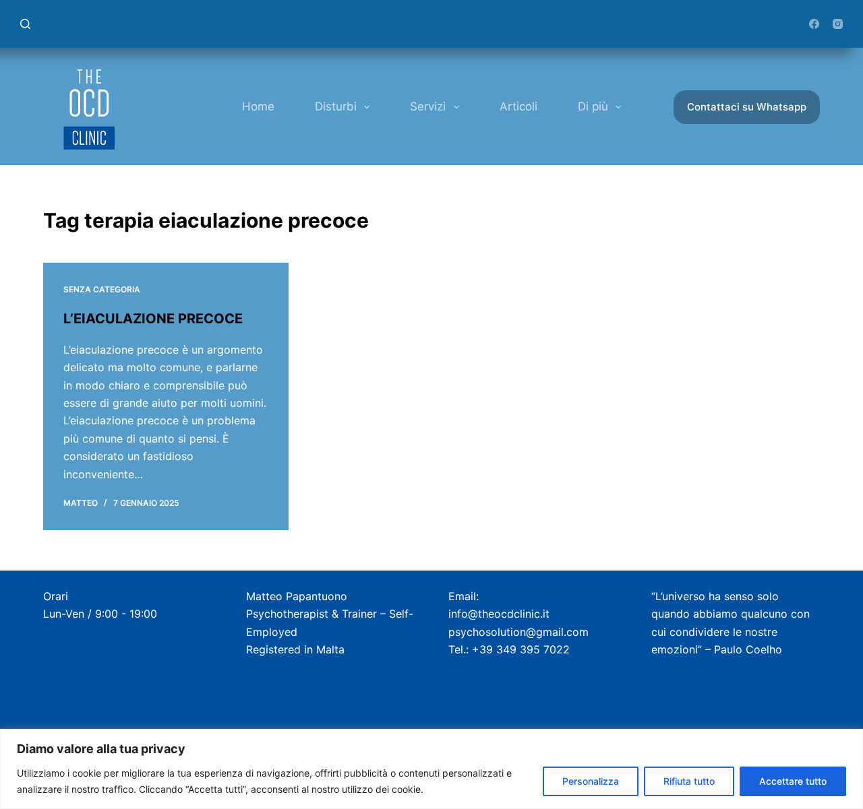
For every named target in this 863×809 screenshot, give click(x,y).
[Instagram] (838, 24)
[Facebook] (814, 24)
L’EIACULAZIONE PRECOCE (153, 319)
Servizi (428, 106)
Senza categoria (101, 289)
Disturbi (336, 106)
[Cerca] (25, 24)
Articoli (518, 106)
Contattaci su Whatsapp (746, 106)
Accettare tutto (793, 781)
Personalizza (590, 781)
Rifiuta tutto (689, 781)
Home (258, 106)
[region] (431, 769)
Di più (593, 106)
